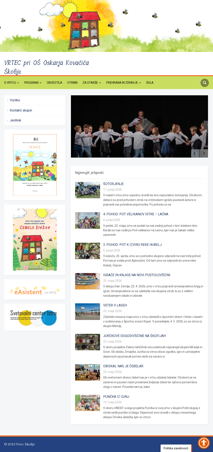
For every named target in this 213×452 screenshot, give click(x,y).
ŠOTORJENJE (113, 184)
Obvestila (54, 82)
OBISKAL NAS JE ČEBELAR (123, 366)
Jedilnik (15, 120)
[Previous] (195, 153)
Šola (150, 82)
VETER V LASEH (115, 305)
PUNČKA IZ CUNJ (116, 397)
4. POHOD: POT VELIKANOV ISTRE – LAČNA (135, 214)
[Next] (204, 153)
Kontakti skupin (21, 110)
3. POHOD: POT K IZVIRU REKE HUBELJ (132, 245)
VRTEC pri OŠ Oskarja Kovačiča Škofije (46, 67)
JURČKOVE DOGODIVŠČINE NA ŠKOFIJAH (134, 336)
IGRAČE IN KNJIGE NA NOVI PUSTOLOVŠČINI (136, 275)
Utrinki (72, 82)
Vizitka (15, 100)
